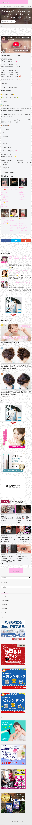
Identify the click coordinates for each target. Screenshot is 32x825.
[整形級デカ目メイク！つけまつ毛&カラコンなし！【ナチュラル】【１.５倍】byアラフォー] (4, 259)
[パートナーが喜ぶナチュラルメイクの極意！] (4, 284)
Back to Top (16, 571)
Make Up (3, 6)
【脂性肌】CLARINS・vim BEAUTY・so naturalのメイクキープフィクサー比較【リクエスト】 (8, 560)
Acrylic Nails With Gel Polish (14, 188)
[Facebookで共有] (6, 240)
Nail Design (5, 608)
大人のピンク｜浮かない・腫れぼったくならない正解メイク (23, 558)
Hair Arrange (16, 6)
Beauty (23, 6)
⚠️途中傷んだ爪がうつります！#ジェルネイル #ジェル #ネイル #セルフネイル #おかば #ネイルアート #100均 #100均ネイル (23, 225)
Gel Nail (9, 6)
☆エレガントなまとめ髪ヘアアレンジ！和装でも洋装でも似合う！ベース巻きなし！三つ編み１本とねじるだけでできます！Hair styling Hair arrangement (16, 392)
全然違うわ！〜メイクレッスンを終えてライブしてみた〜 (8, 518)
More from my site (8, 172)
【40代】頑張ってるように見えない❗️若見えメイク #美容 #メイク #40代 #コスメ (23, 519)
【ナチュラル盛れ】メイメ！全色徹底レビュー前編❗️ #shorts (8, 539)
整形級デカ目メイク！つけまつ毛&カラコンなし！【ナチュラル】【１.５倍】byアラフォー (20, 258)
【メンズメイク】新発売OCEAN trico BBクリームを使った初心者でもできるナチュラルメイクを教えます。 (14, 224)
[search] (30, 577)
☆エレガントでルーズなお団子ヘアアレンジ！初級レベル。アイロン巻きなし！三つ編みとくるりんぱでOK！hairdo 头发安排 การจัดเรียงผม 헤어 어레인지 (16, 366)
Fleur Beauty (20, 821)
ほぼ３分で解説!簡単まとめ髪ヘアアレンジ (11, 342)
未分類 (4, 612)
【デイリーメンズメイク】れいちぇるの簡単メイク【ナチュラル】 (23, 539)
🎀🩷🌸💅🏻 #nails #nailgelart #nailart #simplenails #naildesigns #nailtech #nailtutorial (22, 193)
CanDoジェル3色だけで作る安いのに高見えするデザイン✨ (5, 221)
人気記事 (29, 6)
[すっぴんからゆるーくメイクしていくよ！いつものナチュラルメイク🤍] (4, 273)
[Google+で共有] (26, 240)
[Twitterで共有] (16, 240)
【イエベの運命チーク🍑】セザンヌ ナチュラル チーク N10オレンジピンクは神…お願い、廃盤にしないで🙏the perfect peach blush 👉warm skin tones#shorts (5, 197)
